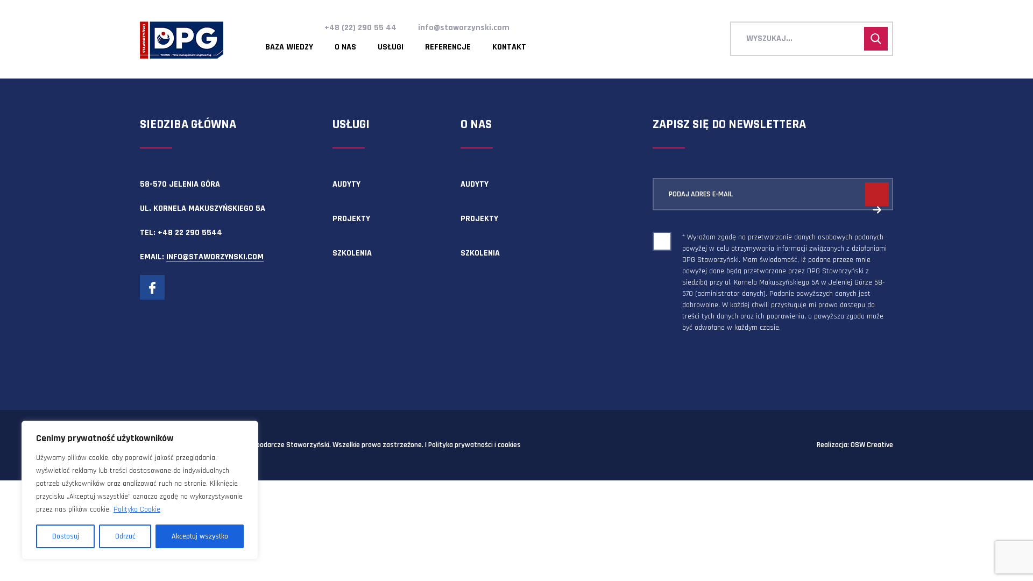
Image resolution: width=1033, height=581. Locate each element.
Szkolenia (352, 253)
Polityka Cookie (137, 509)
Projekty (351, 218)
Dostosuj (65, 536)
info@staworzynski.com (464, 27)
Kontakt (509, 47)
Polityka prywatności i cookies (474, 445)
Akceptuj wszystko (200, 536)
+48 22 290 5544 (190, 232)
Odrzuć (125, 536)
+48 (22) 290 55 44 (360, 27)
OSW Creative (872, 445)
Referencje (448, 47)
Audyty (346, 184)
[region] (140, 490)
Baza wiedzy (289, 47)
